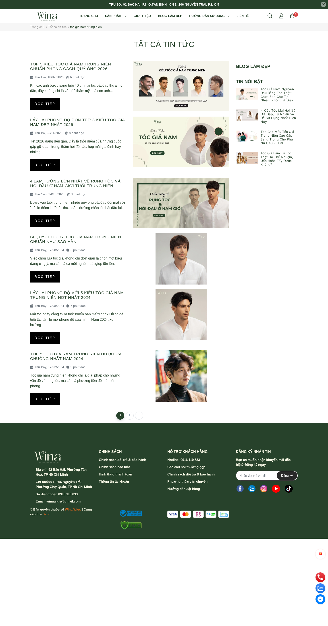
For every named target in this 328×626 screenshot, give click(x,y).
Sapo (46, 514)
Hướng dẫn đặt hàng (183, 489)
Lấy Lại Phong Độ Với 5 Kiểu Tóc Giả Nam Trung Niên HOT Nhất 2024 (77, 295)
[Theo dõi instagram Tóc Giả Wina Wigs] (263, 489)
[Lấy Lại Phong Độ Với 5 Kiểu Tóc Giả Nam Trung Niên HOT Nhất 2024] (181, 314)
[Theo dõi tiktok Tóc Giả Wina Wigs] (288, 489)
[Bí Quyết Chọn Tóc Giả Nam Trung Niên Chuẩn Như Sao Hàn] (181, 259)
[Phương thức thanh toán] (198, 514)
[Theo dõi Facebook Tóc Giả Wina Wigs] (240, 489)
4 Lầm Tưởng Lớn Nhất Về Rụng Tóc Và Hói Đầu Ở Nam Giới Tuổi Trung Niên (75, 183)
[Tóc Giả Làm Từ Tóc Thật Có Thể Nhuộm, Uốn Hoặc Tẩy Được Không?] (247, 157)
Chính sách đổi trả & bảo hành (122, 460)
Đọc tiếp (45, 104)
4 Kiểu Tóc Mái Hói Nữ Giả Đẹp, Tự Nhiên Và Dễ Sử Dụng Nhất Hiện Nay (278, 116)
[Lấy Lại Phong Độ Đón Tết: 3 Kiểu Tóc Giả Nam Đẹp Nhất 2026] (181, 141)
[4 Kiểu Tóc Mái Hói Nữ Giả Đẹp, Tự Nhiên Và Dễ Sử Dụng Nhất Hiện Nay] (247, 115)
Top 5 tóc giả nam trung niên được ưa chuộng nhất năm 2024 (76, 356)
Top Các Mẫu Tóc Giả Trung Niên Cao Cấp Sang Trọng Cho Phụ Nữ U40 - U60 (277, 137)
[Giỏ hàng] (292, 15)
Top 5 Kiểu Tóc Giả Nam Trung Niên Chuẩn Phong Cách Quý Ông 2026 (70, 66)
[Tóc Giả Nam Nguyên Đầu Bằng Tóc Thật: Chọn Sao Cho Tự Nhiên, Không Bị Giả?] (247, 93)
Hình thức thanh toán (115, 474)
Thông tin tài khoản (114, 481)
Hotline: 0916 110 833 (183, 460)
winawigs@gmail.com (63, 501)
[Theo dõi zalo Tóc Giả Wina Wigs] (252, 489)
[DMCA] (130, 525)
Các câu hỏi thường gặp (186, 467)
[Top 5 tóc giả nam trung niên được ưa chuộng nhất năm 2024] (181, 376)
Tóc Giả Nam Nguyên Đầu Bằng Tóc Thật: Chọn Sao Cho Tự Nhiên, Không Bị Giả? (277, 94)
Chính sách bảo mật (114, 467)
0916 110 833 (68, 494)
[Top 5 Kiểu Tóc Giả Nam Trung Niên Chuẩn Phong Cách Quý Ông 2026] (181, 86)
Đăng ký (287, 475)
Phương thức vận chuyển (187, 481)
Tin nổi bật (249, 81)
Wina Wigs (73, 509)
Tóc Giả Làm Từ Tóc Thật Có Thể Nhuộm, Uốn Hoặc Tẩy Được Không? (277, 158)
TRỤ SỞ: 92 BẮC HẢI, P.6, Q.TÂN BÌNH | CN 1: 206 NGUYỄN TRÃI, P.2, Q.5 (164, 4)
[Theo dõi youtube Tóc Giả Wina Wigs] (276, 489)
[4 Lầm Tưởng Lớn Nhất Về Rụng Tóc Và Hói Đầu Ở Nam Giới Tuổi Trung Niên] (181, 203)
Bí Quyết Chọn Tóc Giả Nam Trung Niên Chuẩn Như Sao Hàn (75, 239)
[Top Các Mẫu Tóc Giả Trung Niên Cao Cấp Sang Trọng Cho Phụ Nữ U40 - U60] (247, 136)
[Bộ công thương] (130, 513)
